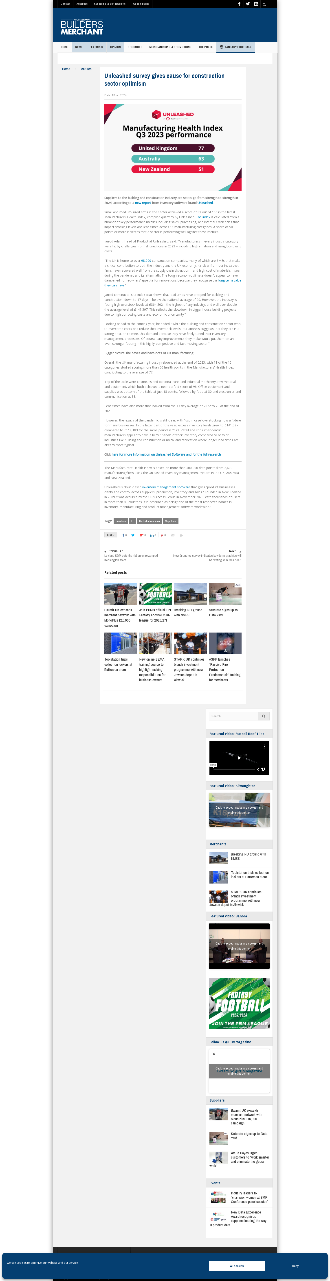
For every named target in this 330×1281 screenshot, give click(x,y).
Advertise (82, 4)
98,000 (146, 260)
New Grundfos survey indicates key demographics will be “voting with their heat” (207, 555)
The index (203, 217)
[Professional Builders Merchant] (82, 25)
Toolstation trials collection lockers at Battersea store (118, 664)
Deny (295, 1266)
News (79, 47)
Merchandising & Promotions (170, 47)
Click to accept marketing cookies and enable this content (239, 810)
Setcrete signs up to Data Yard (249, 1135)
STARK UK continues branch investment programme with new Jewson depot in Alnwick (189, 669)
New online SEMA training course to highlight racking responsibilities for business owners (152, 669)
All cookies (237, 1266)
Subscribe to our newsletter (110, 4)
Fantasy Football (238, 47)
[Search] (264, 716)
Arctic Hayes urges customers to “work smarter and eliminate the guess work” (239, 1159)
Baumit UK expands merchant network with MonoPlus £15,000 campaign (120, 617)
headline (121, 521)
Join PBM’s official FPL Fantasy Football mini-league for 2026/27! (155, 615)
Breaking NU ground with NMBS (188, 612)
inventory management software (166, 487)
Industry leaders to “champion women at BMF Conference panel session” (249, 1197)
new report (143, 203)
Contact (65, 4)
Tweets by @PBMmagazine (239, 1071)
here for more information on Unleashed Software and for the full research (166, 454)
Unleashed (205, 203)
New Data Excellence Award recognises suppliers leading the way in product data (237, 1218)
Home (64, 47)
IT (132, 521)
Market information (149, 521)
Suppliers (170, 521)
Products (135, 47)
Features (96, 47)
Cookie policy (141, 4)
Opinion (115, 47)
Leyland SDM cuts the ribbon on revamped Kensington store (131, 555)
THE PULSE (205, 47)
